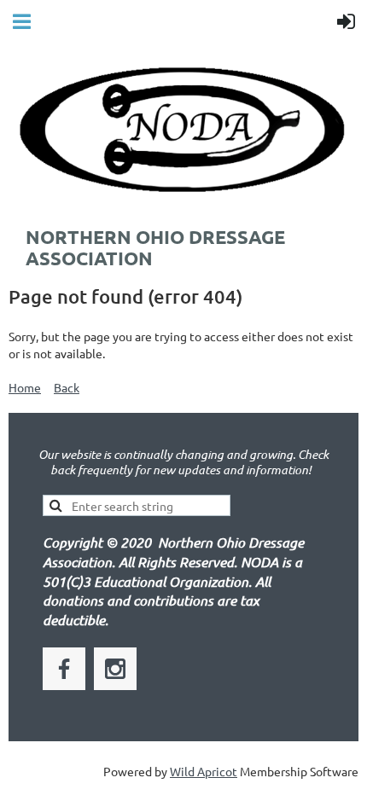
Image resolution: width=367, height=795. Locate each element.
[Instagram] (115, 668)
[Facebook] (64, 668)
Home (25, 387)
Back (66, 387)
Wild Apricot (203, 771)
